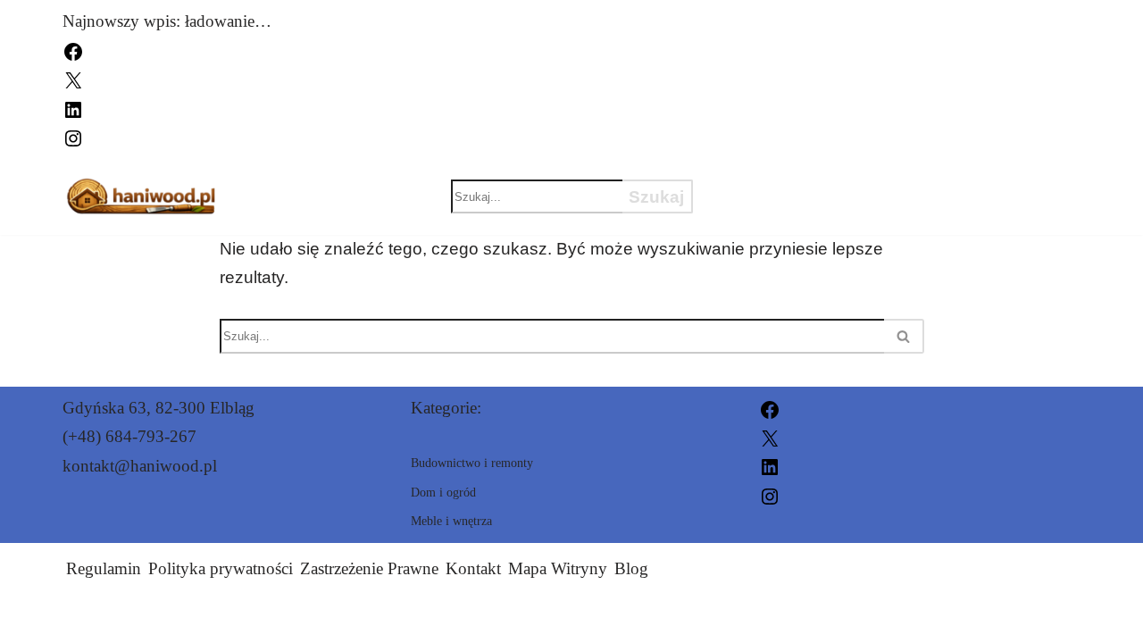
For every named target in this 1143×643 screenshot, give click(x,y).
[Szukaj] (904, 336)
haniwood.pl (768, 618)
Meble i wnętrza (979, 211)
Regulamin (103, 568)
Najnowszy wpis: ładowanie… (167, 21)
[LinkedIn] (73, 107)
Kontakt (473, 568)
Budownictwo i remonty (850, 180)
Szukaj (656, 197)
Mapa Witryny (557, 568)
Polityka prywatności (220, 568)
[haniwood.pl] (142, 197)
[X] (73, 79)
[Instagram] (73, 136)
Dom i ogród (785, 211)
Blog (631, 568)
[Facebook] (73, 49)
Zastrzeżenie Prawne (369, 568)
